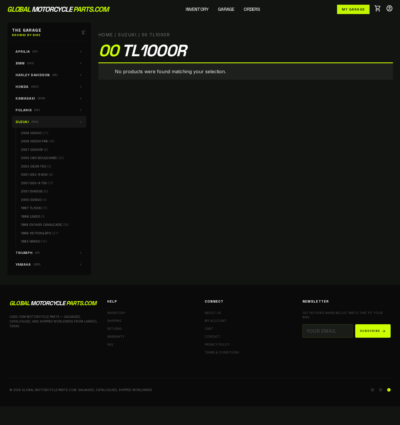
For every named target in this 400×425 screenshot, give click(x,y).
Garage (226, 9)
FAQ (110, 344)
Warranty (115, 336)
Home (105, 34)
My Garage (353, 9)
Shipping (114, 320)
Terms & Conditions (222, 352)
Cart (209, 328)
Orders (252, 9)
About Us (213, 313)
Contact (212, 336)
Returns (114, 328)
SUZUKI (127, 34)
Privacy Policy (217, 344)
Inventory (197, 9)
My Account (215, 320)
